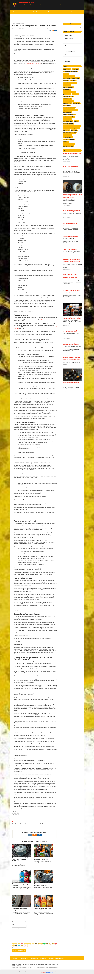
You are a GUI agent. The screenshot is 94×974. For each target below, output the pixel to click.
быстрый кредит (75, 78)
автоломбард (75, 69)
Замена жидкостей (29, 11)
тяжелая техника (67, 135)
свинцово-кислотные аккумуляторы (71, 128)
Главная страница (17, 11)
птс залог (76, 121)
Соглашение (43, 958)
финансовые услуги (67, 137)
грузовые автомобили (68, 87)
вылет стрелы (73, 82)
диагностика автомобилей (69, 91)
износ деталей (76, 103)
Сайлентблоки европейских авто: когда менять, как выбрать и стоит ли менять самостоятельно (72, 196)
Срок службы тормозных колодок (19, 909)
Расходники (59, 11)
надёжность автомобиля (68, 116)
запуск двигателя (67, 103)
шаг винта (65, 141)
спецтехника (66, 130)
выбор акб (65, 82)
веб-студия (73, 80)
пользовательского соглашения (43, 968)
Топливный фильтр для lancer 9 (70, 236)
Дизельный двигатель (70, 47)
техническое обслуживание (69, 132)
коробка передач (67, 110)
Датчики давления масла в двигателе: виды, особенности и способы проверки (72, 223)
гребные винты (66, 85)
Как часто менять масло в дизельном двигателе (41, 884)
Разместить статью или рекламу (57, 958)
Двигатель (50, 11)
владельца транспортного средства (47, 319)
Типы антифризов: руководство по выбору (21, 884)
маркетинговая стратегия (69, 114)
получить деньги (67, 119)
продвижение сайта (67, 121)
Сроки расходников (41, 11)
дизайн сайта (75, 94)
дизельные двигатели (68, 96)
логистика (75, 110)
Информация (73, 11)
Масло (65, 11)
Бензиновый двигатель (70, 51)
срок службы (74, 130)
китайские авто (66, 105)
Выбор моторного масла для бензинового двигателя (42, 858)
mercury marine (66, 69)
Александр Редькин (17, 821)
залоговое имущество (68, 101)
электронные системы (68, 146)
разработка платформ (68, 123)
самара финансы (67, 125)
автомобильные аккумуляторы (70, 71)
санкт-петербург (76, 125)
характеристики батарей (68, 139)
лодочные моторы (67, 112)
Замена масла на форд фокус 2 (70, 249)
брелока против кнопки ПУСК (34, 63)
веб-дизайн (65, 80)
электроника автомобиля (69, 144)
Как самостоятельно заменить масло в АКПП (43, 909)
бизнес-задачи (66, 78)
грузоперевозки (66, 89)
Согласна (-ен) (50, 972)
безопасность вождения (68, 76)
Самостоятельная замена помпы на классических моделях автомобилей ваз (71, 261)
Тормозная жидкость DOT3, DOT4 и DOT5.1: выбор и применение (20, 859)
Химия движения (26, 2)
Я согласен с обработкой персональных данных (25, 948)
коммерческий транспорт (69, 107)
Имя (13, 924)
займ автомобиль (67, 98)
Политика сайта (34, 958)
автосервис (65, 73)
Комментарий (15, 929)
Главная (15, 958)
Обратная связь (24, 958)
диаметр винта (66, 94)
